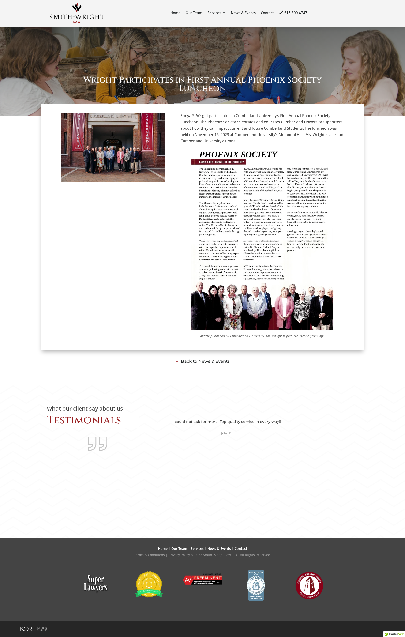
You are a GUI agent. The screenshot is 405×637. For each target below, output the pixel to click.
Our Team (194, 12)
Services (214, 12)
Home (175, 12)
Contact (267, 12)
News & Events (243, 12)
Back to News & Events (205, 361)
